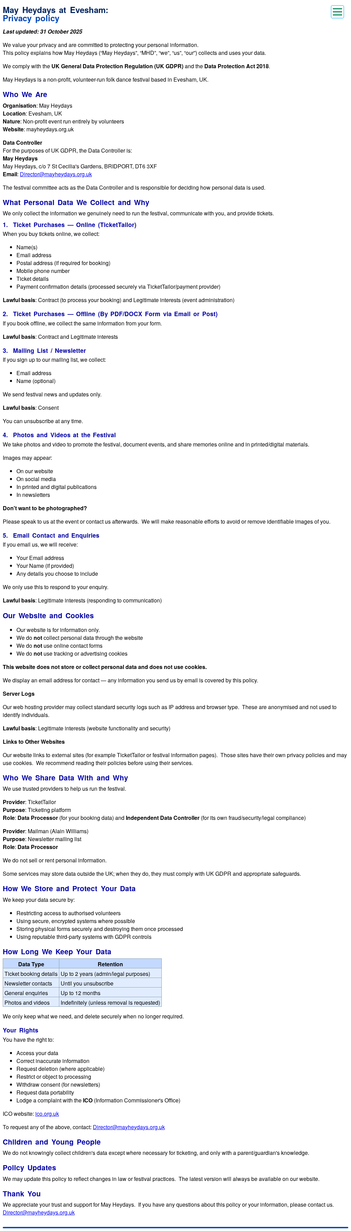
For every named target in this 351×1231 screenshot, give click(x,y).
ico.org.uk (47, 1114)
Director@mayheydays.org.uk (56, 174)
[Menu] (337, 12)
